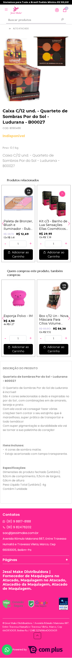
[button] (57, 10)
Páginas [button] (10, 559)
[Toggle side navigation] (6, 10)
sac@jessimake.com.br (21, 533)
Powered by (20, 649)
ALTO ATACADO (21, 28)
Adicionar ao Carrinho (20, 254)
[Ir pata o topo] (37, 635)
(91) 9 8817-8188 (18, 521)
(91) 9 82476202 (18, 527)
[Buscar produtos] (62, 19)
